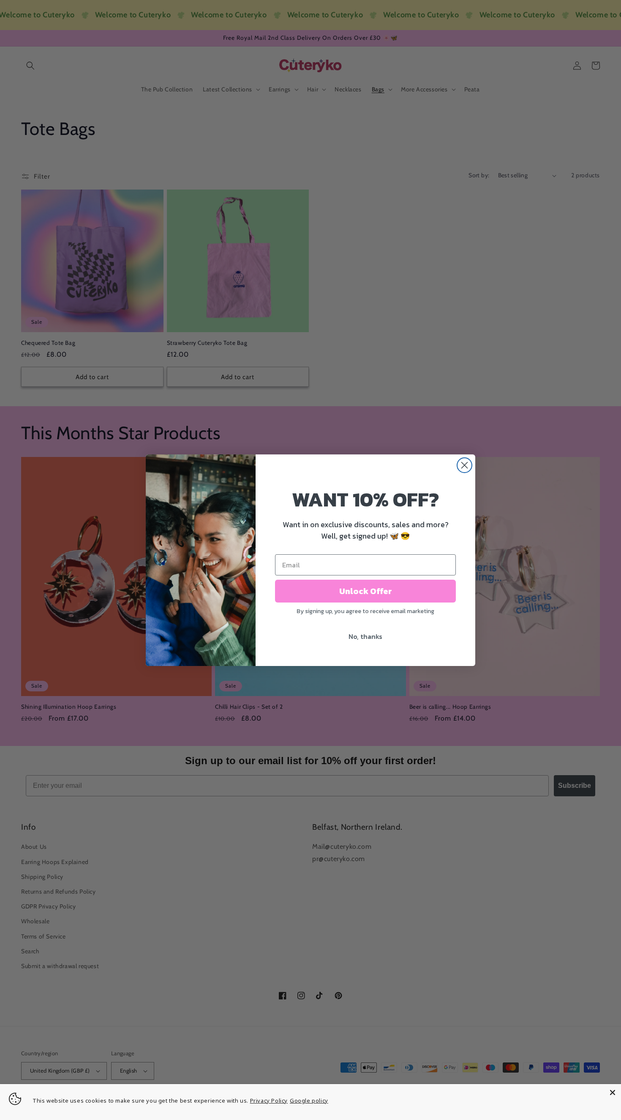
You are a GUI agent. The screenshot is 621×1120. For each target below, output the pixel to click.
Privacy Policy (269, 1100)
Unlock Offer (365, 591)
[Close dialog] (464, 465)
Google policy (309, 1100)
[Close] (612, 1092)
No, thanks (365, 636)
